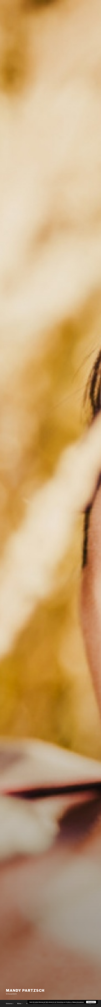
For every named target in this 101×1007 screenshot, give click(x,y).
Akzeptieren (91, 1002)
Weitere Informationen (78, 1002)
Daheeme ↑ (9, 1003)
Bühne (19, 1003)
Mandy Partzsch (25, 990)
